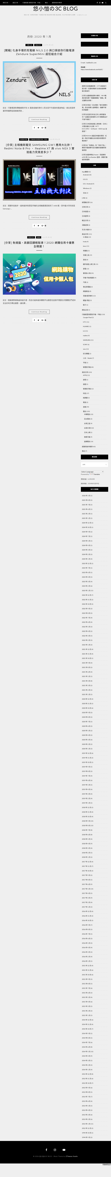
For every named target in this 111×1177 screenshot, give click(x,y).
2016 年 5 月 (86, 943)
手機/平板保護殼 (88, 278)
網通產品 (86, 291)
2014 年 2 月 (86, 1065)
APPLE (85, 375)
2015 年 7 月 (86, 988)
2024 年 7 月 (86, 536)
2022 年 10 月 (86, 604)
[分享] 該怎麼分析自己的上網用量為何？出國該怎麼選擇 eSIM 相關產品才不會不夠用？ (94, 116)
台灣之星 (87, 423)
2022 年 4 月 (86, 631)
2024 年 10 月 (86, 527)
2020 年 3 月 (86, 740)
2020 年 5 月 (86, 730)
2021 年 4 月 (86, 681)
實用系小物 (87, 273)
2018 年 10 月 (86, 816)
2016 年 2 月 (86, 956)
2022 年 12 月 (86, 595)
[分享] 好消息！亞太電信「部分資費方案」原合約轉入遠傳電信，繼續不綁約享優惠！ (94, 107)
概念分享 (85, 220)
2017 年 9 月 (86, 875)
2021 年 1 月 (86, 694)
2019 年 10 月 (86, 762)
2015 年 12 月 (86, 965)
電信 (46, 2)
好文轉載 (86, 353)
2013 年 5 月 (86, 1106)
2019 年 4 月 (86, 789)
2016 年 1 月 (86, 961)
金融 (38, 237)
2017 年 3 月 (86, 898)
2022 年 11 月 (86, 600)
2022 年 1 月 (86, 645)
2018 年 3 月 (86, 848)
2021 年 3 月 (86, 685)
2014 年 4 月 (86, 1056)
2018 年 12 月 (86, 807)
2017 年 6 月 (86, 884)
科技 (84, 393)
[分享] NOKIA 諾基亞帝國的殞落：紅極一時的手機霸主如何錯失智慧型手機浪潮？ (94, 138)
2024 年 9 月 (86, 532)
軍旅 (84, 402)
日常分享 (85, 207)
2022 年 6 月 (86, 622)
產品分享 (15, 2)
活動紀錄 (85, 225)
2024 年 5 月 (86, 541)
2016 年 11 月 (86, 916)
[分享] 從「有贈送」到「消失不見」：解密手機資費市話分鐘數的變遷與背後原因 (94, 147)
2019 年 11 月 (86, 758)
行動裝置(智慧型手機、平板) (32, 2)
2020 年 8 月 (86, 717)
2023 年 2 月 (86, 586)
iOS (84, 179)
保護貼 (85, 251)
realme (85, 335)
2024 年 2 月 (86, 554)
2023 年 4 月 (86, 577)
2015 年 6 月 (86, 993)
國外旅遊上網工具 (89, 264)
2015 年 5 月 (86, 997)
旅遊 (84, 384)
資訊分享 (5, 2)
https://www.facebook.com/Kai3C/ (92, 69)
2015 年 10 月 (86, 975)
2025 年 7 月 (86, 505)
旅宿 (84, 380)
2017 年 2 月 (86, 902)
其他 (84, 260)
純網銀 (85, 398)
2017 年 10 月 (86, 871)
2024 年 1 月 (86, 559)
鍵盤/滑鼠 (86, 300)
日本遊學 (85, 216)
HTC (84, 322)
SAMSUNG (87, 340)
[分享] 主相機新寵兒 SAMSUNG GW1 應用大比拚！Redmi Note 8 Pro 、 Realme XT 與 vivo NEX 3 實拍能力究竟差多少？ (39, 148)
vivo (84, 349)
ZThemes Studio (72, 1156)
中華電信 (87, 414)
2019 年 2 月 (86, 798)
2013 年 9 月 (86, 1088)
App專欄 (85, 172)
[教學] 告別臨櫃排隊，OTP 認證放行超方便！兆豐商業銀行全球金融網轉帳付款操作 (94, 88)
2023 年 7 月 (86, 568)
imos (84, 246)
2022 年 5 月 (86, 627)
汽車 (84, 282)
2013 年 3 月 (86, 1115)
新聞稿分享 (86, 202)
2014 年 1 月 (86, 1069)
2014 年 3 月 (86, 1060)
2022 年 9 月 (86, 608)
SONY (85, 344)
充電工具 (29, 45)
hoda (84, 241)
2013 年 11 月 (86, 1078)
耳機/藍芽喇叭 (88, 296)
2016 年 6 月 (86, 938)
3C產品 (85, 237)
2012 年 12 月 (86, 1128)
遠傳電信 (87, 441)
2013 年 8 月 (86, 1092)
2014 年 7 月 (86, 1042)
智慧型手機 (23, 139)
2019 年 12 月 (86, 753)
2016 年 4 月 (86, 947)
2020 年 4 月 (86, 735)
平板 (84, 362)
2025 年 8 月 (86, 500)
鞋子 (84, 305)
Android (85, 175)
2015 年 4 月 (86, 1002)
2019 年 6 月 (86, 780)
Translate (96, 474)
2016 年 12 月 (86, 911)
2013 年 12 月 (86, 1074)
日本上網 (87, 432)
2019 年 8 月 (86, 771)
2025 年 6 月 (86, 509)
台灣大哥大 (88, 428)
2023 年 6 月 (86, 572)
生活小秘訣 (86, 229)
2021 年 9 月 (86, 663)
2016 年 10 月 (86, 920)
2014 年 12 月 (86, 1020)
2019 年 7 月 (86, 776)
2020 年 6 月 (86, 726)
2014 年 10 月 (86, 1029)
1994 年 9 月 (86, 1137)
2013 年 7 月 (86, 1097)
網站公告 (85, 310)
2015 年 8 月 (86, 984)
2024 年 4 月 (86, 545)
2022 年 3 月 (86, 636)
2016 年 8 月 (86, 929)
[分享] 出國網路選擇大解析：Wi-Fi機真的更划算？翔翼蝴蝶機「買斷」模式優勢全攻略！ (94, 98)
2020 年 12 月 (86, 699)
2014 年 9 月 (86, 1033)
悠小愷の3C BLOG (55, 8)
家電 (84, 269)
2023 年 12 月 (86, 563)
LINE (83, 198)
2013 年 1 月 (86, 1124)
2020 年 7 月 (86, 722)
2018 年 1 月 (86, 857)
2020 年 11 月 (86, 703)
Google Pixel (87, 317)
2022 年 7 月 (86, 618)
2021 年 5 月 (86, 676)
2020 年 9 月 (86, 712)
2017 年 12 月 (86, 862)
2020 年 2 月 (86, 744)
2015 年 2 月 (86, 1011)
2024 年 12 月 (86, 523)
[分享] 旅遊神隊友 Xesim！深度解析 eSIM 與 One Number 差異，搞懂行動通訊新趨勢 (94, 157)
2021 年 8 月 (86, 667)
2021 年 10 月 (86, 658)
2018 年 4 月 (86, 843)
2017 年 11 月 (86, 866)
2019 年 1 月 (86, 803)
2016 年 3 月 (86, 952)
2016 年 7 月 (86, 934)
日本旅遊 (85, 211)
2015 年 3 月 (86, 1006)
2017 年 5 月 (86, 889)
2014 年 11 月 (86, 1024)
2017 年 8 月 (86, 880)
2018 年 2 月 (86, 853)
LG (84, 331)
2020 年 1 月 (86, 749)
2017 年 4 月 (86, 893)
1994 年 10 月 (86, 1133)
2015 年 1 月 (86, 1015)
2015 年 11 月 (86, 970)
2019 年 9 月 (86, 767)
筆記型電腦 (87, 287)
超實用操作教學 (57, 2)
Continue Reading (39, 119)
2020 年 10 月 (86, 708)
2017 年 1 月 (86, 907)
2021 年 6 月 (86, 672)
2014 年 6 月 (86, 1047)
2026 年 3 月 (86, 495)
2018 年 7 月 (86, 830)
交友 (84, 193)
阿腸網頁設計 (107, 1164)
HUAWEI (86, 326)
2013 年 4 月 (86, 1110)
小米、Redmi (87, 358)
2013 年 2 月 (86, 1119)
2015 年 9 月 (86, 979)
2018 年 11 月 (86, 812)
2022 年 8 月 (86, 613)
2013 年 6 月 (86, 1101)
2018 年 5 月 (86, 839)
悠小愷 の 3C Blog (95, 44)
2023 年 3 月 (86, 581)
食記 (83, 451)
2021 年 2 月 (86, 690)
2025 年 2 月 (86, 514)
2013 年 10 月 (86, 1083)
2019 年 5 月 (86, 785)
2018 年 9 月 (86, 821)
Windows (86, 188)
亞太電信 (87, 419)
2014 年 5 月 (86, 1051)
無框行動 (87, 437)
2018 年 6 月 (86, 835)
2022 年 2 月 (86, 640)
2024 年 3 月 (86, 550)
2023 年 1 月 (86, 590)
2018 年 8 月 (86, 825)
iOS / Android (87, 184)
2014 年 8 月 (86, 1038)
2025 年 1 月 (86, 518)
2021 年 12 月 (86, 649)
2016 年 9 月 (86, 925)
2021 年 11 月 (86, 654)
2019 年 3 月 (86, 794)
